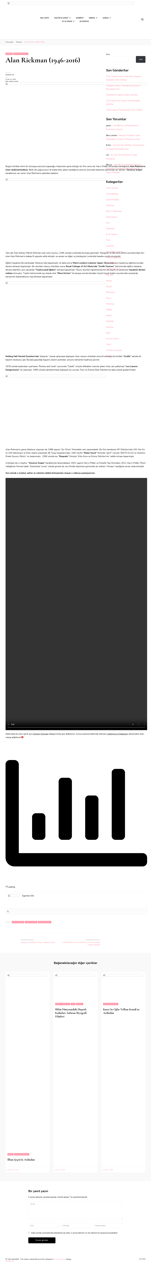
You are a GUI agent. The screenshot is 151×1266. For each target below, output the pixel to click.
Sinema (9, 54)
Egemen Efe (10, 75)
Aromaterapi (112, 193)
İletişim (142, 1259)
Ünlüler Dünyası (20, 54)
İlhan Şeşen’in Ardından (21, 1159)
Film (108, 240)
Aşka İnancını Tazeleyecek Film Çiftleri (124, 109)
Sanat (108, 315)
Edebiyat (110, 228)
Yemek (109, 356)
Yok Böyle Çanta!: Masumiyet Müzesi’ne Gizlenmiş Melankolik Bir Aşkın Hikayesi (123, 168)
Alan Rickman (18, 922)
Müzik (109, 286)
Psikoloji (110, 303)
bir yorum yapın (12, 82)
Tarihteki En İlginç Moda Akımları (122, 94)
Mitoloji (109, 274)
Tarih (108, 344)
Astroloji (110, 205)
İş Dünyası (84, 21)
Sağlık (109, 309)
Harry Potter (31, 922)
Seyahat (110, 321)
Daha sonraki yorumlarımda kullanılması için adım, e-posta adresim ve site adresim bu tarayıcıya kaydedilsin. (74, 1233)
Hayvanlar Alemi (114, 251)
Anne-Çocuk (112, 188)
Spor (108, 332)
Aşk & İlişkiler (112, 199)
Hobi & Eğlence (113, 257)
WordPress (10, 1261)
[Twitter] (8, 911)
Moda (108, 280)
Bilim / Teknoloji (114, 211)
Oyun (108, 298)
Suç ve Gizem (112, 338)
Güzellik (110, 245)
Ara (107, 54)
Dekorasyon (111, 217)
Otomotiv (110, 292)
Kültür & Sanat (113, 269)
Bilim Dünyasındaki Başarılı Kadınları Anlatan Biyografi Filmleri (71, 1013)
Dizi (107, 222)
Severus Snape (44, 922)
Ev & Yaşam (67, 21)
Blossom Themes (59, 1259)
